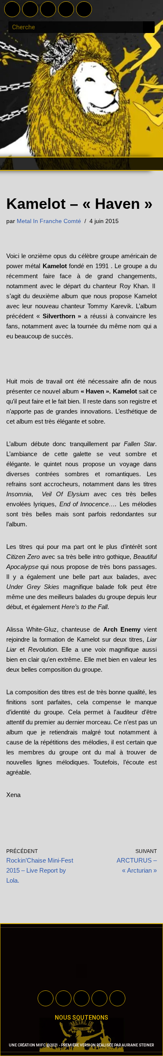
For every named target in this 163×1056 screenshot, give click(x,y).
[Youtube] (48, 9)
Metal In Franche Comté (49, 221)
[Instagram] (66, 9)
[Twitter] (30, 9)
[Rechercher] (149, 27)
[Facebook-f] (12, 9)
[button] (81, 163)
